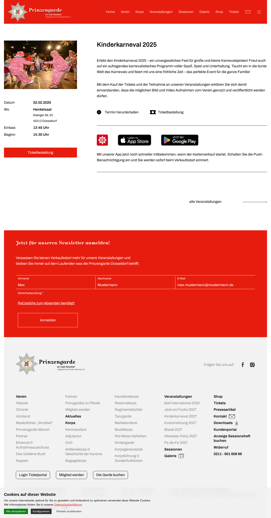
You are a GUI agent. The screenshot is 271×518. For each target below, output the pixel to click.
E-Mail (181, 278)
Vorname (23, 278)
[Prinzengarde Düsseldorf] (39, 21)
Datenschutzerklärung (68, 504)
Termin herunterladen (121, 112)
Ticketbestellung (40, 153)
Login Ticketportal (33, 475)
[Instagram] (252, 364)
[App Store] (134, 140)
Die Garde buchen (110, 475)
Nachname (104, 278)
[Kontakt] (248, 12)
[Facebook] (243, 364)
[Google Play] (179, 140)
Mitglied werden (71, 475)
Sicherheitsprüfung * (30, 293)
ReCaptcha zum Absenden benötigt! (46, 303)
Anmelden (48, 320)
